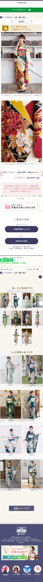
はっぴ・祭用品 (27, 574)
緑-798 (21, 21)
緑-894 (11, 489)
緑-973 (32, 385)
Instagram (37, 574)
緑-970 (32, 420)
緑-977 (11, 385)
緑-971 (11, 420)
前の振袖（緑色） (8, 269)
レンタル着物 (16, 574)
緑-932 (32, 455)
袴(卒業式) (5, 574)
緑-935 (11, 455)
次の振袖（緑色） (32, 269)
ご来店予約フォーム (21, 229)
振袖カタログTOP (21, 508)
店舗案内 (22, 534)
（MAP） (28, 537)
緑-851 (32, 489)
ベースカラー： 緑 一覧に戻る (14, 17)
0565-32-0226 (21, 241)
